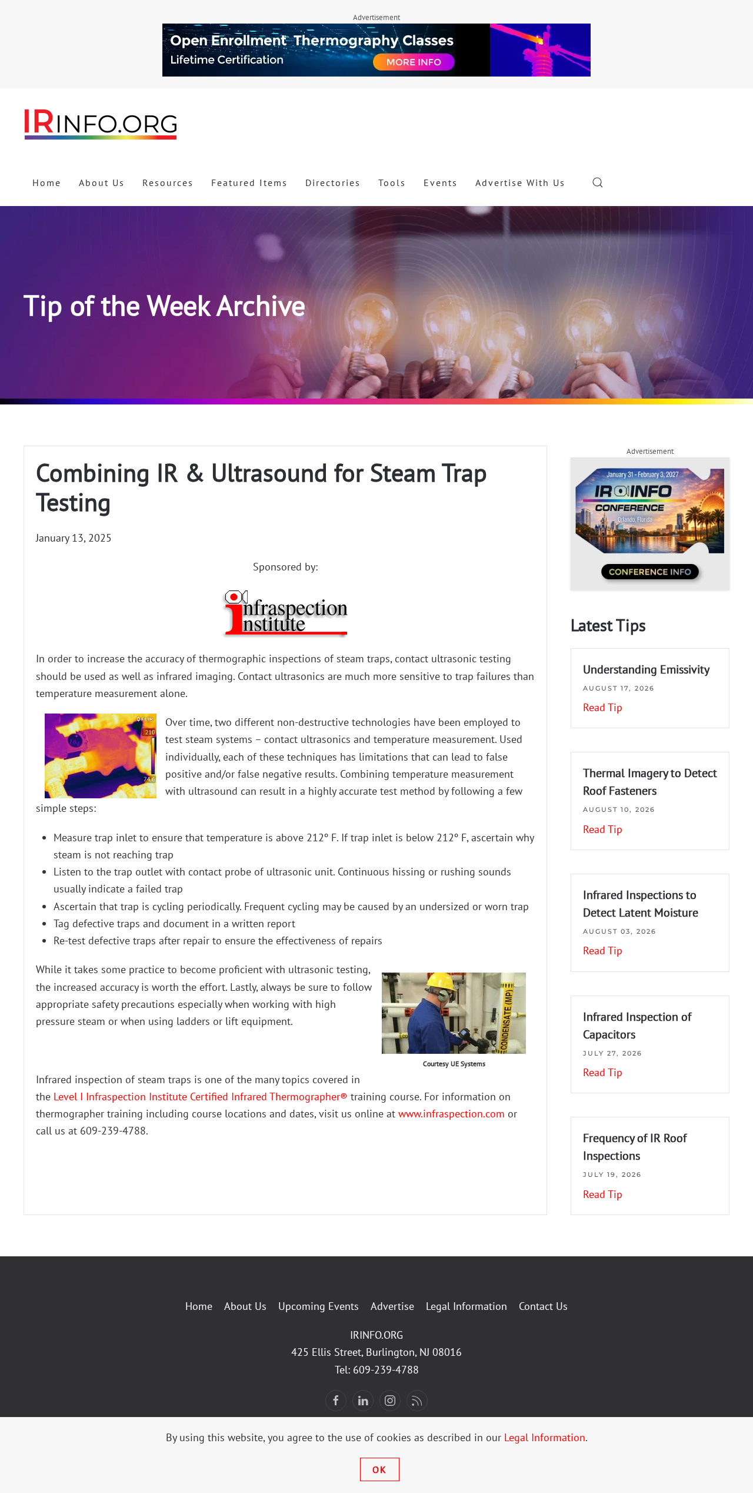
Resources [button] (168, 182)
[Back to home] (101, 123)
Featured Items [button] (249, 182)
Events (441, 182)
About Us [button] (102, 182)
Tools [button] (392, 182)
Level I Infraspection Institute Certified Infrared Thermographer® (199, 1096)
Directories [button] (333, 182)
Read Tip (602, 707)
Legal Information (466, 1306)
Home (46, 182)
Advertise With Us (520, 182)
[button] (598, 182)
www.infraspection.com (451, 1113)
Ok (379, 1469)
